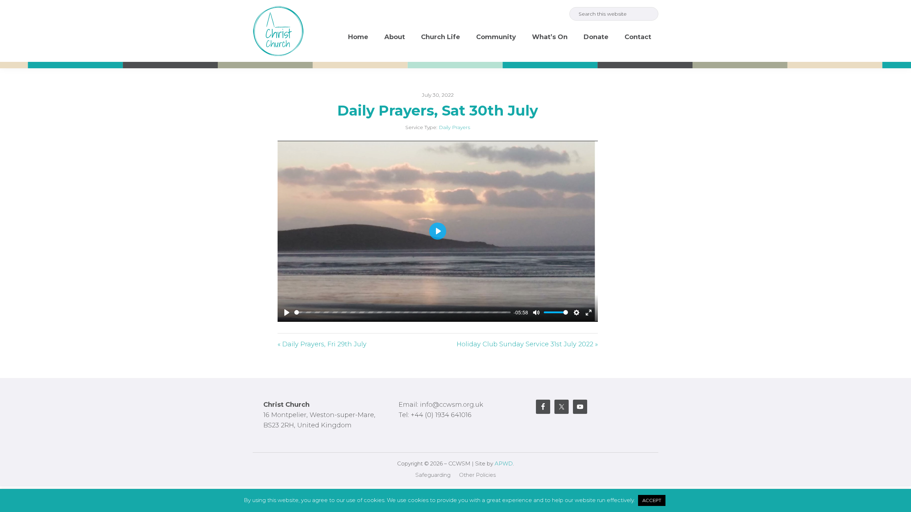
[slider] (402, 312)
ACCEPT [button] (651, 500)
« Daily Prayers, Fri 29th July (322, 344)
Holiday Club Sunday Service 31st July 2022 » (527, 344)
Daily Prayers (454, 127)
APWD (504, 463)
